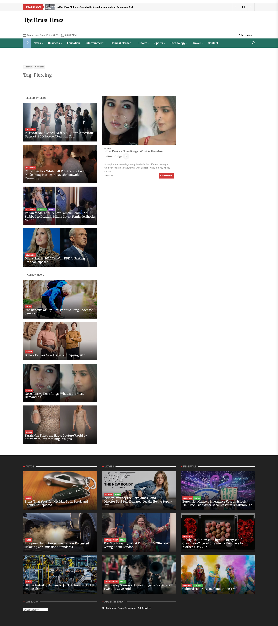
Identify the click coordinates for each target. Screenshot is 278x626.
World (51, 210)
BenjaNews (130, 608)
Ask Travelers (144, 608)
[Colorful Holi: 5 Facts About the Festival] (218, 574)
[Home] (27, 43)
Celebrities (30, 130)
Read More (166, 175)
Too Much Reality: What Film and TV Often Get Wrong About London (136, 545)
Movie (117, 494)
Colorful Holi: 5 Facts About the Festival (209, 589)
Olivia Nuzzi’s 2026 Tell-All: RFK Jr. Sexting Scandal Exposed (55, 260)
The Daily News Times (113, 608)
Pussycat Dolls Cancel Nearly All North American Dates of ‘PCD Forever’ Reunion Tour (59, 134)
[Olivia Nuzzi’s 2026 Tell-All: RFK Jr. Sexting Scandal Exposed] (60, 247)
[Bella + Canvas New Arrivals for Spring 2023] (60, 341)
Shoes (28, 306)
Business (54, 43)
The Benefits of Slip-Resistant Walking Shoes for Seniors (59, 311)
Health (143, 43)
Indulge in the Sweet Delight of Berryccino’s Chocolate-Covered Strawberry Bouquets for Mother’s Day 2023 (213, 543)
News (37, 43)
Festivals (187, 498)
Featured (42, 210)
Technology (177, 43)
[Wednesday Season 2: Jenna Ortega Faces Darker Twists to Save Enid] (139, 574)
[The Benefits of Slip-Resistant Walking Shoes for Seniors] (60, 299)
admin (107, 175)
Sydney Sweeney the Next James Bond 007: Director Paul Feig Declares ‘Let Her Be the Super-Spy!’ (138, 501)
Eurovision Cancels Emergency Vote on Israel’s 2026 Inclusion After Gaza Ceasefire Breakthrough (217, 503)
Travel (196, 43)
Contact (213, 43)
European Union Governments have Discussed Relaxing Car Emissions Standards (57, 545)
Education (73, 43)
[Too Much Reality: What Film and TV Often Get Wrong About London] (139, 532)
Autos (28, 498)
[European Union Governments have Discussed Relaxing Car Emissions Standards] (60, 532)
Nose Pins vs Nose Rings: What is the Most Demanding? (54, 395)
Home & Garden (121, 43)
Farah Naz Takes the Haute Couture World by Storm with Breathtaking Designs (56, 437)
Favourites (246, 35)
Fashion (107, 148)
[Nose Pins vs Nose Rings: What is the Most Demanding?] (60, 383)
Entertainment (94, 43)
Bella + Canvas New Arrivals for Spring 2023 (55, 355)
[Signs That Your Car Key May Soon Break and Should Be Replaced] (60, 490)
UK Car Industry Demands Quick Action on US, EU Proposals (59, 587)
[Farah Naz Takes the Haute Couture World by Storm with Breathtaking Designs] (60, 424)
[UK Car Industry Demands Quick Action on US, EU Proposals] (60, 574)
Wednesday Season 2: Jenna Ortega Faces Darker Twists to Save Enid (137, 587)
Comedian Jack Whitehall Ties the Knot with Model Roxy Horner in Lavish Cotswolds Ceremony (55, 174)
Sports (158, 43)
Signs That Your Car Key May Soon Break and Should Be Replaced (56, 503)
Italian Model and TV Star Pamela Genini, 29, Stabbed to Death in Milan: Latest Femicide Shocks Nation (60, 216)
